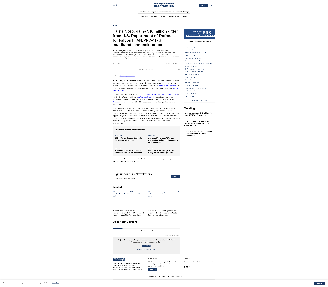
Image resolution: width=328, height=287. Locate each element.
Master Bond (189, 77)
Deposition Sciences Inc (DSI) (194, 52)
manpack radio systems (167, 86)
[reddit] (149, 70)
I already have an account (146, 249)
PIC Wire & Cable (190, 85)
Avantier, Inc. (189, 47)
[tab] (117, 227)
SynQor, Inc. (189, 91)
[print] (179, 70)
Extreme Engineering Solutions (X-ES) (197, 63)
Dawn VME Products (191, 50)
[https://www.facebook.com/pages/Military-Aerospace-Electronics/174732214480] (185, 267)
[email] (152, 70)
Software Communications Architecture (159, 94)
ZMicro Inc (188, 96)
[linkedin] (143, 70)
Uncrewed (154, 16)
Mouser (187, 80)
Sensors (184, 16)
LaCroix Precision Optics (193, 72)
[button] (114, 5)
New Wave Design (191, 83)
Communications (173, 16)
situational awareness (120, 102)
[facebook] (140, 70)
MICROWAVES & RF (164, 276)
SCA (176, 94)
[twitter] (146, 70)
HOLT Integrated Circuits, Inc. (194, 69)
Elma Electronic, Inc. (191, 61)
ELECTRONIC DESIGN (176, 276)
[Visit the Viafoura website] (175, 235)
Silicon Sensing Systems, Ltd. (194, 88)
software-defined (144, 97)
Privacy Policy (55, 283)
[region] (146, 231)
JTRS (144, 94)
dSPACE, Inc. (189, 55)
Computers (144, 16)
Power (162, 16)
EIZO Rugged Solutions (192, 58)
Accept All (319, 283)
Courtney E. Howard (127, 76)
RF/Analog (116, 25)
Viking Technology (191, 93)
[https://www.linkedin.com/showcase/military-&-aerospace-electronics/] (187, 267)
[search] (117, 5)
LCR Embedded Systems (193, 74)
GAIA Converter (190, 66)
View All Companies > (199, 100)
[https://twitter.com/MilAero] (189, 267)
